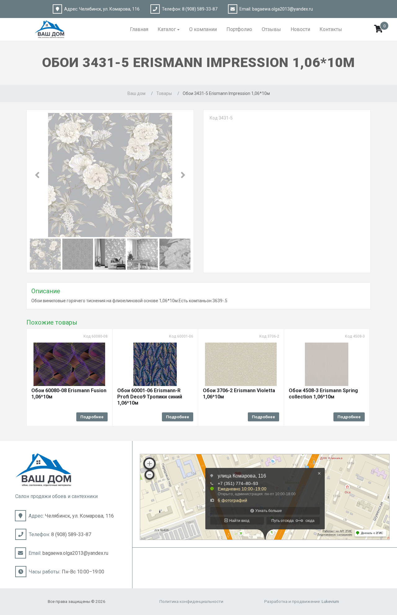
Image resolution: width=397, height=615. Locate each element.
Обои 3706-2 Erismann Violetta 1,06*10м (239, 394)
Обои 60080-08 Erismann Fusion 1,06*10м (68, 394)
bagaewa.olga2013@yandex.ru (282, 9)
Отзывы (271, 29)
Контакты (330, 29)
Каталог (167, 29)
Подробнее (92, 417)
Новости (300, 29)
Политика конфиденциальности (191, 601)
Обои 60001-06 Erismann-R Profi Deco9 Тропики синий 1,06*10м (149, 397)
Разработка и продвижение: (301, 601)
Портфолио (239, 29)
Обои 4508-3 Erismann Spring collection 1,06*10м (323, 394)
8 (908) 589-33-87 (199, 9)
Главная (139, 29)
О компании (203, 29)
